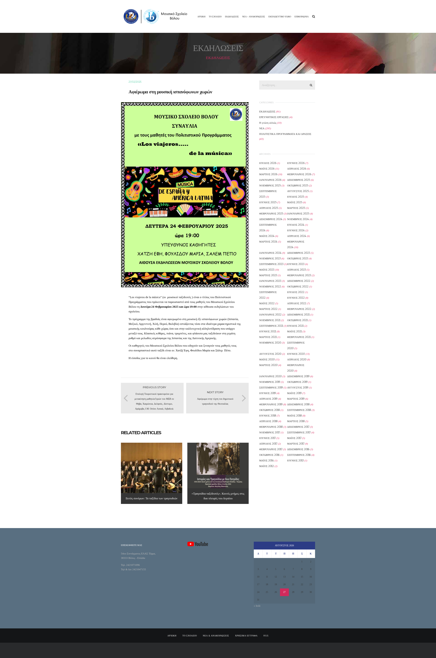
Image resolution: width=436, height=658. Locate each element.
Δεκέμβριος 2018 (298, 404)
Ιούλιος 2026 (267, 163)
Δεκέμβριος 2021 (298, 314)
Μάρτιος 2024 (268, 241)
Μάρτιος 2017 (295, 443)
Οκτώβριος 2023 (297, 258)
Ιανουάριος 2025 (298, 213)
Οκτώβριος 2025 (297, 185)
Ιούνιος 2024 (296, 230)
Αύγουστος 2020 (270, 353)
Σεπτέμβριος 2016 (299, 454)
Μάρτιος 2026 (268, 174)
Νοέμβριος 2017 (269, 432)
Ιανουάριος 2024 (270, 252)
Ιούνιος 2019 (267, 393)
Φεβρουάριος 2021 (299, 337)
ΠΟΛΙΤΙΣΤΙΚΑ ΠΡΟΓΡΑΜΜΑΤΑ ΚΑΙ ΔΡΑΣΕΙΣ (285, 134)
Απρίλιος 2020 (296, 359)
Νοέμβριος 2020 (270, 342)
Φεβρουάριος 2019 (271, 404)
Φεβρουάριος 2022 (299, 309)
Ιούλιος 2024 (295, 224)
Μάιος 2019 (294, 393)
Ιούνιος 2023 (295, 264)
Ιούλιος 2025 (295, 196)
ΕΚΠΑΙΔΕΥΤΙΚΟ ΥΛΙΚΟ (279, 16)
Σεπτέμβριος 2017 (299, 432)
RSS (266, 635)
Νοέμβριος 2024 (298, 219)
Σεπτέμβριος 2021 (271, 325)
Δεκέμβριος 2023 (298, 252)
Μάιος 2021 (294, 331)
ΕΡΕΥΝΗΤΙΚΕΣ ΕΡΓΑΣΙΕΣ (274, 117)
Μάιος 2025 (294, 202)
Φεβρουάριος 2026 (299, 174)
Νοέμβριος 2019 (269, 382)
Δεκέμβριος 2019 (298, 376)
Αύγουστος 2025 (298, 191)
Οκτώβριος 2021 (297, 320)
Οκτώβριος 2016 (269, 454)
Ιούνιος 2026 (296, 163)
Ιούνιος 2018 (267, 415)
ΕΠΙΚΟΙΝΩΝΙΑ (301, 16)
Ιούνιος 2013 (295, 460)
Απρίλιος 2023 (296, 269)
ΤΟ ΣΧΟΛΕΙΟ (215, 16)
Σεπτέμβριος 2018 (299, 410)
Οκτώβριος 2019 (297, 382)
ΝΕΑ (261, 128)
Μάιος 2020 (267, 359)
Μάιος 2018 (294, 415)
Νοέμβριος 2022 (270, 286)
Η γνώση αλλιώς (267, 122)
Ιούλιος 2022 (295, 292)
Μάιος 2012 (266, 466)
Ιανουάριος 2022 (270, 314)
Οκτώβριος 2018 (269, 410)
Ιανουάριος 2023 (270, 280)
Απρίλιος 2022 (296, 303)
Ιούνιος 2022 (296, 297)
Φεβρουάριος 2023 (299, 275)
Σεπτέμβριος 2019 (271, 387)
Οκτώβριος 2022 (297, 286)
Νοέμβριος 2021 (269, 320)
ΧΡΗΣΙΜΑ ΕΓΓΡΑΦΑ (246, 635)
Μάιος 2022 (267, 303)
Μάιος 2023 (266, 269)
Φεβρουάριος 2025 (271, 213)
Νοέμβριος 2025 (270, 185)
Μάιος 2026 (267, 168)
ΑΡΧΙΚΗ (201, 16)
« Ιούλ (257, 605)
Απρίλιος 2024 (296, 236)
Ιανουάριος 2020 (270, 376)
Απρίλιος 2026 (296, 168)
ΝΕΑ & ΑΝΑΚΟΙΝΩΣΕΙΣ (216, 635)
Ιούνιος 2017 (267, 438)
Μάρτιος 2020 (268, 365)
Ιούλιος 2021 (295, 325)
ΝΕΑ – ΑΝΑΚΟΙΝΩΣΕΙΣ (253, 16)
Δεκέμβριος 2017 (298, 426)
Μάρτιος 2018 (296, 421)
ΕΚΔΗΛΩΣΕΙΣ (232, 16)
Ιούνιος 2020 (296, 353)
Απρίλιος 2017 (268, 443)
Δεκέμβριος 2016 (298, 449)
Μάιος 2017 (294, 438)
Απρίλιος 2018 (268, 421)
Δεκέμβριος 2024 (270, 219)
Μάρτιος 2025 (296, 208)
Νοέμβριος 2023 (270, 258)
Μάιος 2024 (267, 236)
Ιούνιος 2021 (267, 331)
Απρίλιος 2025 (268, 208)
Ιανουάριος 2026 (270, 179)
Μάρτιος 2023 (268, 275)
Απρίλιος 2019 (268, 398)
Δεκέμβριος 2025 (298, 179)
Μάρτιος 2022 (268, 309)
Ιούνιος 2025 (268, 202)
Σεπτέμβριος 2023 (271, 264)
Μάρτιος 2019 (296, 398)
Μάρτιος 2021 (268, 337)
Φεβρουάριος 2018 (271, 426)
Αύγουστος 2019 (297, 387)
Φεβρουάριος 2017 (270, 449)
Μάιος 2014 (266, 460)
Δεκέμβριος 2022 (298, 280)
